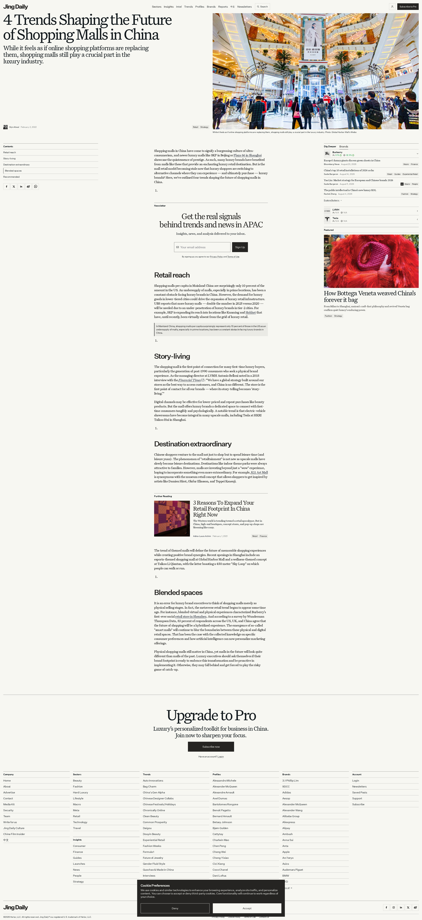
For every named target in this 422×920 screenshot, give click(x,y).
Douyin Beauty (152, 834)
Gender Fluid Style (154, 863)
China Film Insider (14, 834)
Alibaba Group (291, 816)
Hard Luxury (80, 792)
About (7, 786)
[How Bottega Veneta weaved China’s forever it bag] (371, 261)
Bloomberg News (331, 164)
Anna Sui (287, 840)
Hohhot (251, 312)
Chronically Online (154, 810)
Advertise (9, 792)
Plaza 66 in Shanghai (247, 155)
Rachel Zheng (330, 194)
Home (7, 780)
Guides (397, 174)
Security (8, 810)
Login (221, 756)
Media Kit (9, 804)
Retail (195, 127)
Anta (285, 846)
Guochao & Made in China (158, 869)
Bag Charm (150, 786)
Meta (76, 810)
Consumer (79, 846)
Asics (285, 863)
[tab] (343, 146)
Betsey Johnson (222, 822)
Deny (175, 908)
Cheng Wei (219, 851)
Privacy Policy (216, 256)
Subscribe (358, 804)
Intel (178, 6)
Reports (223, 6)
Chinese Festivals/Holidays (159, 804)
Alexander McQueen (225, 786)
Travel (77, 828)
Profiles (199, 6)
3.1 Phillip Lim (290, 780)
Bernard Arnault (222, 816)
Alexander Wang (292, 810)
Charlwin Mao (221, 840)
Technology (80, 822)
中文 (6, 840)
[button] (392, 6)
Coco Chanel (220, 869)
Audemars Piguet (292, 869)
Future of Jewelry (153, 857)
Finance (263, 536)
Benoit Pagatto (222, 810)
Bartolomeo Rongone (225, 804)
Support (357, 798)
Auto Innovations (153, 780)
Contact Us (264, 917)
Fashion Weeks (152, 846)
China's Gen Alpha (154, 792)
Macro (406, 164)
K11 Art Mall (259, 472)
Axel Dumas (220, 798)
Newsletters (244, 6)
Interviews (149, 875)
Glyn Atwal (14, 127)
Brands (211, 6)
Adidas (286, 792)
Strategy (204, 127)
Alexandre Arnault (223, 792)
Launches (79, 863)
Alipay (286, 828)
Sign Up (240, 247)
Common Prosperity (155, 822)
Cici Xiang (219, 863)
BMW (285, 875)
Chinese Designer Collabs (158, 798)
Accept (247, 908)
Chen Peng (219, 846)
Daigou (147, 828)
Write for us (10, 822)
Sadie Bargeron (331, 174)
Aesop (286, 798)
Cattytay (218, 834)
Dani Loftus (219, 875)
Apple (285, 851)
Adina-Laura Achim (202, 536)
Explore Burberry (331, 200)
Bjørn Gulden (220, 828)
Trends (188, 6)
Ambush (287, 834)
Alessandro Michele (224, 780)
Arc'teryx (288, 857)
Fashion (405, 194)
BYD (285, 881)
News (76, 869)
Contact (8, 798)
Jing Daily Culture (13, 828)
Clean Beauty (151, 816)
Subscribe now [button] (211, 746)
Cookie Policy (234, 917)
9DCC (285, 786)
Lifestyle (78, 798)
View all (285, 888)
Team (6, 816)
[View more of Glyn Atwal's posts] (5, 127)
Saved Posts (359, 792)
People (415, 184)
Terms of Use (233, 256)
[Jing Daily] (15, 7)
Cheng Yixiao (221, 857)
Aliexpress (288, 822)
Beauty (77, 780)
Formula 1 (148, 851)
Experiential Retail (410, 174)
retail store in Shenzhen (190, 616)
